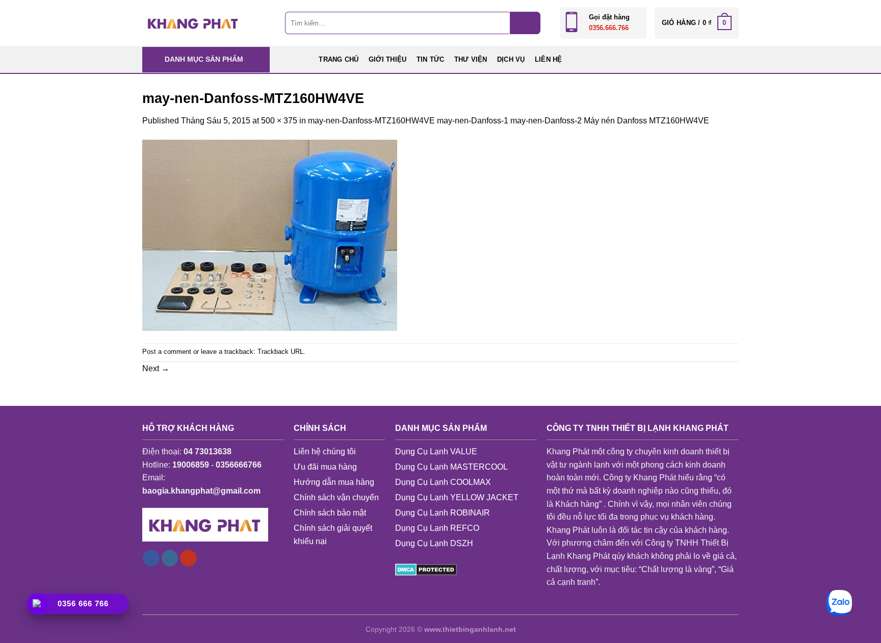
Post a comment (166, 351)
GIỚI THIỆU (388, 59)
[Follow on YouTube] (188, 558)
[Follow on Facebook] (151, 558)
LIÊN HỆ (548, 59)
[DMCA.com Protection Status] (426, 568)
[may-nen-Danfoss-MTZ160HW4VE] (269, 234)
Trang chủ (338, 59)
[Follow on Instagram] (170, 558)
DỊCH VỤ (511, 59)
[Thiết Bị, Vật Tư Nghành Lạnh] (193, 22)
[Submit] (525, 23)
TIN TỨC (431, 59)
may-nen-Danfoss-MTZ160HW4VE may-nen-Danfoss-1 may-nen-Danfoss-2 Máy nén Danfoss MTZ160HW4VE (508, 120)
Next (155, 368)
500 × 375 (279, 120)
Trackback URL (280, 351)
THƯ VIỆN (470, 59)
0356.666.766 (609, 28)
